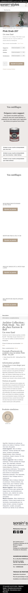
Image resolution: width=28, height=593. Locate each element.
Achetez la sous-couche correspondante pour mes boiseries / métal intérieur (13, 154)
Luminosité (9, 28)
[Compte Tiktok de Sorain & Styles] (21, 532)
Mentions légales (17, 545)
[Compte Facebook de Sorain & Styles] (14, 532)
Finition (5, 52)
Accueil (4, 28)
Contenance (6, 56)
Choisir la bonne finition (9, 69)
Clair (14, 28)
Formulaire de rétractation (20, 549)
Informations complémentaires (10, 318)
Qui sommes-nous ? (18, 541)
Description (5, 315)
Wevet (16, 348)
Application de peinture (19, 574)
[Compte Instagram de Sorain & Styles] (18, 532)
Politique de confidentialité (20, 548)
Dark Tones (20, 43)
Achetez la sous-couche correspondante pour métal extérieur (13, 159)
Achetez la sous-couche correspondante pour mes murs (13, 148)
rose (24, 336)
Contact (15, 546)
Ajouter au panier (17, 64)
